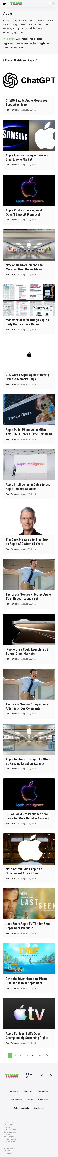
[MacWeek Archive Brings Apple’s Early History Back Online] (29, 300)
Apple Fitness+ (36, 39)
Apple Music (9, 43)
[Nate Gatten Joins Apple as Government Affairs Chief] (29, 849)
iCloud (21, 48)
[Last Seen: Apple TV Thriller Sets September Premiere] (29, 903)
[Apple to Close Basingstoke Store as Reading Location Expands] (29, 739)
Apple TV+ (44, 43)
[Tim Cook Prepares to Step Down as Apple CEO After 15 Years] (29, 519)
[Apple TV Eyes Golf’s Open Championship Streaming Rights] (29, 1013)
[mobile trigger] (6, 3)
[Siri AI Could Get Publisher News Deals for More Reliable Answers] (29, 794)
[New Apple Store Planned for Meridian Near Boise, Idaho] (29, 245)
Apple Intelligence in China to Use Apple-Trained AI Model (28, 487)
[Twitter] (51, 1075)
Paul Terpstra (12, 109)
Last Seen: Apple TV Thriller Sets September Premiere (28, 926)
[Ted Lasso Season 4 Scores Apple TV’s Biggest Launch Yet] (29, 574)
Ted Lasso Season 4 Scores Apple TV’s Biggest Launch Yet (28, 596)
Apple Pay (33, 43)
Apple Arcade (22, 39)
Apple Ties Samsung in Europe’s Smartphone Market (27, 157)
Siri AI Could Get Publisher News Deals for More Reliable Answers (27, 816)
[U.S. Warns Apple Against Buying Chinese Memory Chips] (29, 354)
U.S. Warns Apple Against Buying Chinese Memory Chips (27, 377)
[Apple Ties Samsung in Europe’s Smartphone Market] (29, 135)
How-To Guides (10, 48)
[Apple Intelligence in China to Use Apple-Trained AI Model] (29, 464)
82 (40, 1055)
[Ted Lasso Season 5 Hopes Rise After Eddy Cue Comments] (29, 684)
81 (33, 1055)
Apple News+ (22, 43)
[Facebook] (41, 1075)
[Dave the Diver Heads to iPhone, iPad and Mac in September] (29, 958)
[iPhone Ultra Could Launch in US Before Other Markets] (29, 629)
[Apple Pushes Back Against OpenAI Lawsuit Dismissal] (29, 190)
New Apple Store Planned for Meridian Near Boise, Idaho (25, 267)
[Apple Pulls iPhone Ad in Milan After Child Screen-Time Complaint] (29, 409)
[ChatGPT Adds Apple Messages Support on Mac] (29, 80)
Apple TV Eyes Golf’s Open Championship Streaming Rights (27, 1036)
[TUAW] (16, 3)
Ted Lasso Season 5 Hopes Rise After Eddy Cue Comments (27, 706)
